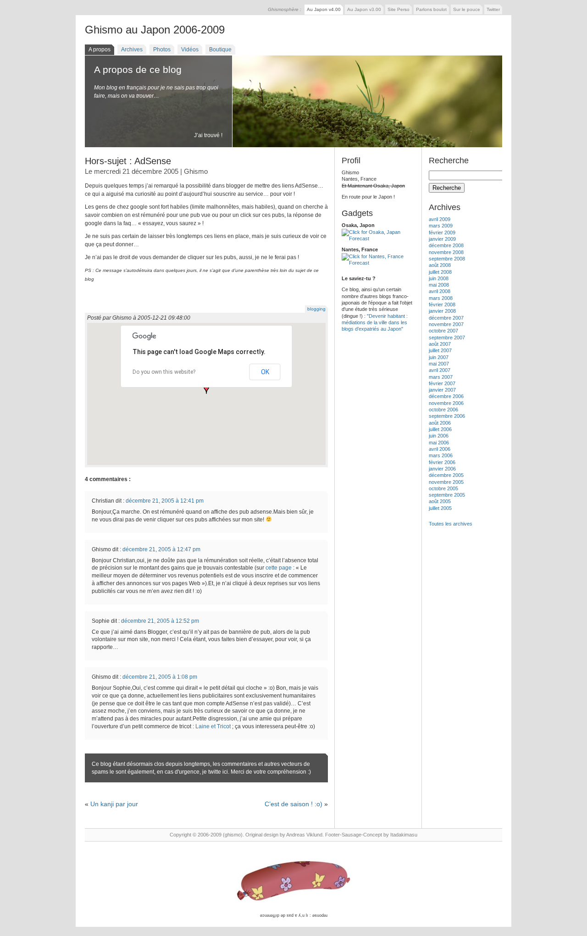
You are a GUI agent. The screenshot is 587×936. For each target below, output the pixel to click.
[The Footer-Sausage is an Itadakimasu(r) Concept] (293, 881)
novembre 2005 (446, 482)
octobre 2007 (443, 330)
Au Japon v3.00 (364, 9)
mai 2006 (439, 442)
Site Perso (399, 9)
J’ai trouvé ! (208, 135)
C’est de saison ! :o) (293, 804)
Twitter (493, 9)
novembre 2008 (446, 252)
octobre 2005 (443, 488)
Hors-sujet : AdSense (128, 161)
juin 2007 (439, 357)
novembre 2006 (446, 403)
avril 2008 (439, 291)
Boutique (220, 49)
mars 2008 (441, 298)
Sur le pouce (466, 9)
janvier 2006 (442, 468)
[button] (206, 389)
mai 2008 (439, 285)
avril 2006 (439, 449)
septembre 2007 (447, 337)
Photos (162, 49)
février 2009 (442, 232)
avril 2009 (439, 219)
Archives (132, 49)
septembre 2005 (447, 495)
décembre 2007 (446, 318)
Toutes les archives (450, 523)
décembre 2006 (446, 396)
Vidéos (190, 49)
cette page (279, 568)
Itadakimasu (403, 834)
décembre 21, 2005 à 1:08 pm (159, 677)
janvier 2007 (442, 390)
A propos (100, 49)
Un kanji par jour (114, 804)
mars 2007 (441, 377)
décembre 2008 (446, 245)
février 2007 (442, 383)
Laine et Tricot (213, 726)
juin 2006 (439, 435)
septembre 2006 (447, 416)
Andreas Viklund (304, 834)
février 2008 (442, 304)
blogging (316, 308)
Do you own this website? (164, 372)
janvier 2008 (442, 311)
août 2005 (440, 501)
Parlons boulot (431, 9)
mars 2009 (441, 225)
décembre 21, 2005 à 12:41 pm (165, 501)
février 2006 (442, 462)
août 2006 (440, 423)
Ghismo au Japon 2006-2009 (155, 29)
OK (265, 372)
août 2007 (440, 344)
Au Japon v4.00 (324, 9)
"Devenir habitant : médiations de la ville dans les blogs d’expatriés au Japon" (375, 322)
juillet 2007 (440, 350)
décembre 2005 (446, 475)
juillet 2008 (440, 272)
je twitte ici (215, 772)
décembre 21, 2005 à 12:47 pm (161, 549)
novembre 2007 (446, 324)
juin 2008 (439, 278)
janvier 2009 (442, 239)
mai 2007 (439, 363)
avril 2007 (439, 370)
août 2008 (440, 265)
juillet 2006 (440, 429)
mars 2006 (441, 455)
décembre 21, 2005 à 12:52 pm (160, 621)
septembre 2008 (447, 258)
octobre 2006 (443, 409)
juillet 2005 (440, 508)
